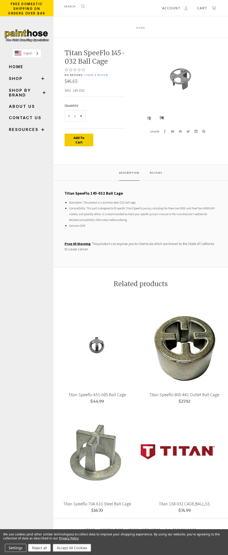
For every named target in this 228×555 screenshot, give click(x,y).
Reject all (39, 547)
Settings (15, 547)
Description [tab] (129, 172)
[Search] (83, 6)
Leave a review (96, 75)
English (28, 53)
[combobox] (26, 53)
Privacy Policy (68, 538)
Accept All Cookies (72, 547)
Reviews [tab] (156, 172)
